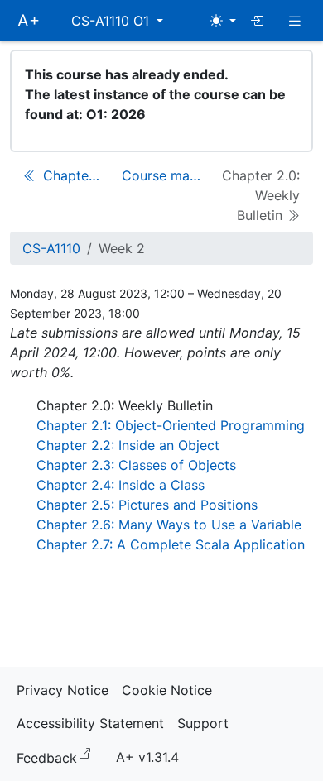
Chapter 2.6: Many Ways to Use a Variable (168, 524)
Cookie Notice (167, 690)
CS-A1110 (51, 248)
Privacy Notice (62, 690)
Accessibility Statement (90, 723)
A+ (28, 21)
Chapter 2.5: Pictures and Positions (147, 504)
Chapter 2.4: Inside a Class (120, 485)
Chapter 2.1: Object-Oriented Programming (170, 425)
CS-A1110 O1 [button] (112, 20)
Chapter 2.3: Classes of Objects (136, 465)
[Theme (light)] (222, 20)
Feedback (57, 756)
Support (203, 723)
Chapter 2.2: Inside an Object (127, 445)
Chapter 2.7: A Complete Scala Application (170, 544)
